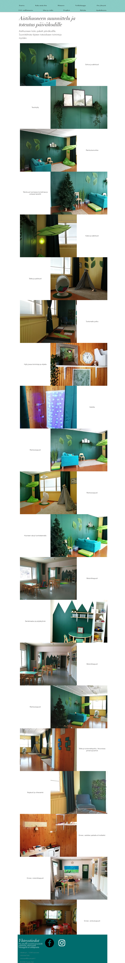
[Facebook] (49, 942)
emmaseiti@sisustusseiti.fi (27, 958)
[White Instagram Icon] (61, 942)
